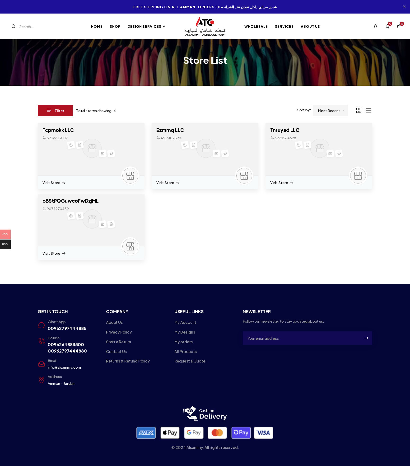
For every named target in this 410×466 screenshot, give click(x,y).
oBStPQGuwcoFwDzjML (70, 200)
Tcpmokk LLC (58, 130)
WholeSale (256, 26)
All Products (185, 351)
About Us (310, 26)
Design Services (144, 26)
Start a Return (118, 341)
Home (97, 26)
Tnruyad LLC (284, 130)
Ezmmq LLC (170, 130)
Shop (115, 26)
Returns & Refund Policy (128, 360)
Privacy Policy (119, 331)
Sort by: (304, 110)
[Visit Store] (54, 182)
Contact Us (116, 351)
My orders (183, 341)
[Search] (13, 26)
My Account (185, 322)
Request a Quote (189, 360)
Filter (59, 110)
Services (284, 26)
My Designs (184, 331)
